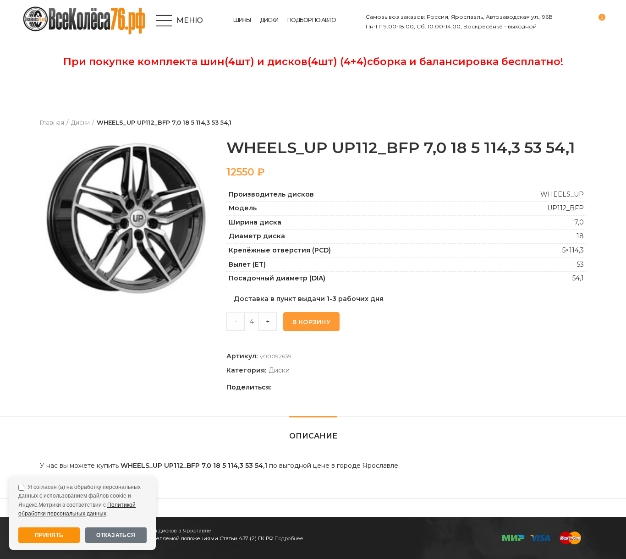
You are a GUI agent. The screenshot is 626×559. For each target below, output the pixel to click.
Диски (80, 122)
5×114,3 (573, 250)
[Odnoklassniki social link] (302, 387)
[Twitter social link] (291, 387)
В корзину (311, 321)
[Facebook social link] (280, 387)
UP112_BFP (565, 208)
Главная (52, 122)
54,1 (578, 278)
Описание (313, 436)
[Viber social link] (344, 387)
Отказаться (115, 535)
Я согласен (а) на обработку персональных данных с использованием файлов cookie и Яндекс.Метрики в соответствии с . (79, 500)
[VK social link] (323, 387)
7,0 (579, 222)
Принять (49, 535)
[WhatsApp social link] (312, 387)
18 (580, 236)
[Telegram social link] (333, 387)
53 (580, 264)
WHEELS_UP (562, 194)
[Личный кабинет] (565, 20)
